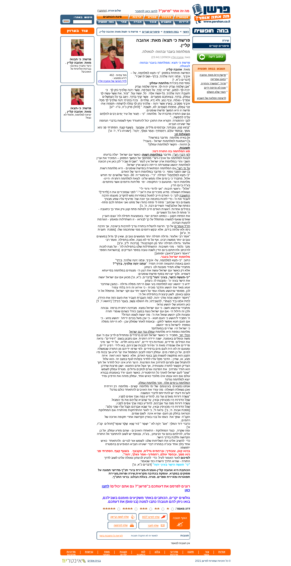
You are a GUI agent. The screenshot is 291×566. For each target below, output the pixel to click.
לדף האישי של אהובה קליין (112, 81)
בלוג (157, 551)
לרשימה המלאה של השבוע (211, 98)
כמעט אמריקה (218, 79)
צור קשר (206, 553)
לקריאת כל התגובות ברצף (111, 535)
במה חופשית (171, 31)
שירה (225, 40)
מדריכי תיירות (174, 553)
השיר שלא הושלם (216, 91)
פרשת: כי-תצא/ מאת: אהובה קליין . (78, 109)
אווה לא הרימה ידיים (215, 87)
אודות (221, 551)
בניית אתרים (94, 560)
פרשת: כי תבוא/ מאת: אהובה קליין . (78, 60)
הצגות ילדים (123, 553)
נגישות (89, 551)
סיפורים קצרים (219, 45)
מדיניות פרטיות (71, 553)
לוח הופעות (141, 553)
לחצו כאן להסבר (146, 11)
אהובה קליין (177, 57)
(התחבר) (102, 10)
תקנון (190, 551)
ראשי (186, 31)
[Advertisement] (211, 170)
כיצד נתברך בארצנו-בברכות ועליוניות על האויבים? (80, 68)
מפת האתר (106, 553)
